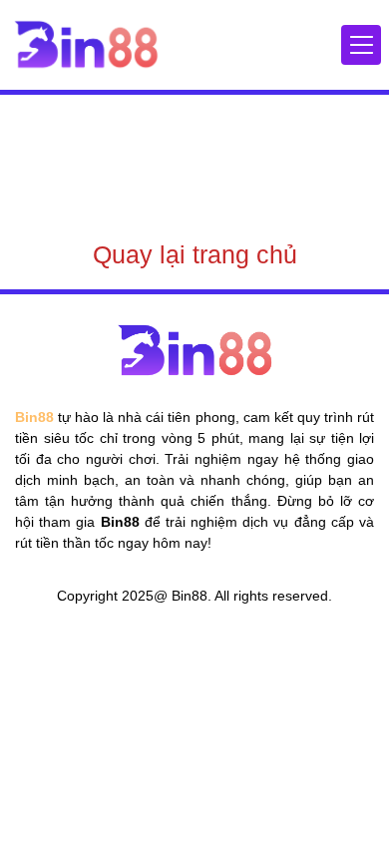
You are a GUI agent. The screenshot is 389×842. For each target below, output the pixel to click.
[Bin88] (86, 44)
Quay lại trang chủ (195, 254)
